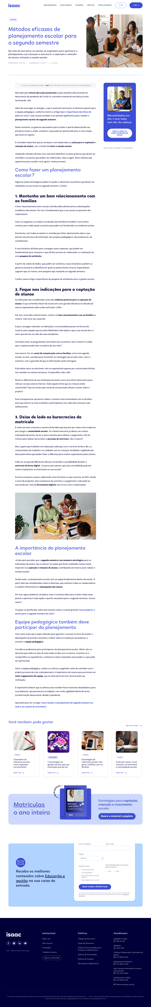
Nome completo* (85, 844)
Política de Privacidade (87, 955)
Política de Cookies (86, 959)
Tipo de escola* (84, 866)
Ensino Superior (66, 5)
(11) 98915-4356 (122, 964)
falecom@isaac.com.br (125, 985)
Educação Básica (50, 5)
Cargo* (81, 854)
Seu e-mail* (110, 844)
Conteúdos (79, 5)
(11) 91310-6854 (122, 973)
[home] (14, 5)
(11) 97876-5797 (122, 957)
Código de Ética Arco (86, 939)
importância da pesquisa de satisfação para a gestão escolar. (65, 279)
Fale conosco (47, 943)
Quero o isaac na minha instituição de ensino (119, 133)
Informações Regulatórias (88, 964)
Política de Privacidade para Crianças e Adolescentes (89, 949)
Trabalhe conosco (49, 952)
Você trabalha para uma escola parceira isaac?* (116, 866)
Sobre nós (90, 5)
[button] (136, 5)
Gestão (13, 20)
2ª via (121, 5)
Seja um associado (52, 958)
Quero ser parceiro (105, 5)
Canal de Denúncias (86, 943)
